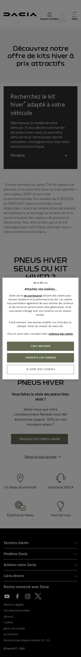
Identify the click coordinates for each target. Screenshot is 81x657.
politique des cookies (61, 334)
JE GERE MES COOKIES (40, 369)
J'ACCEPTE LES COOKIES (40, 358)
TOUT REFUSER (40, 346)
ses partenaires (33, 295)
